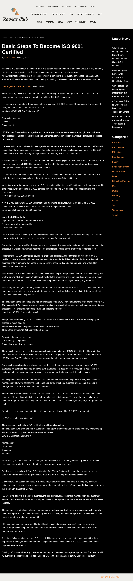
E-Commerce (53, 6)
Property (50, 22)
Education (66, 6)
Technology (80, 22)
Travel (93, 22)
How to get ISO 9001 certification (17, 86)
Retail (60, 22)
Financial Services (39, 14)
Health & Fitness (58, 14)
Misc (100, 14)
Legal (71, 14)
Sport (69, 22)
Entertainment (81, 6)
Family (94, 6)
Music (39, 22)
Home (4, 38)
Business (40, 6)
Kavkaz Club (9, 58)
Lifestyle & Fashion (85, 14)
